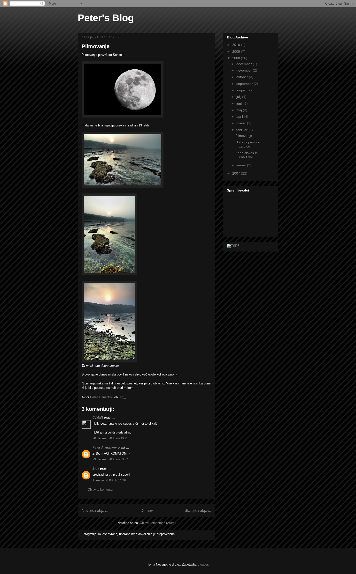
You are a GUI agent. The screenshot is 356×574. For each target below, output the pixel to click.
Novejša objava (95, 510)
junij (239, 103)
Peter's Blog (106, 18)
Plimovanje (243, 136)
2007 (236, 173)
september (245, 84)
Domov (146, 510)
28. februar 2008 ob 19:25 (110, 438)
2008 (236, 58)
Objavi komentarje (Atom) (158, 523)
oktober (242, 77)
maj (239, 110)
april (240, 116)
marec (241, 123)
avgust (242, 90)
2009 (236, 51)
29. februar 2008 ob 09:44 (110, 459)
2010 (236, 45)
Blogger (202, 564)
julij (239, 97)
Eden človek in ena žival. (246, 155)
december (244, 64)
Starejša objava (198, 510)
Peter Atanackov (105, 447)
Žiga (96, 468)
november (244, 70)
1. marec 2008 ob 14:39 (109, 480)
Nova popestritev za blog (248, 144)
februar (242, 130)
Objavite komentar (100, 489)
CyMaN (98, 417)
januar (241, 165)
